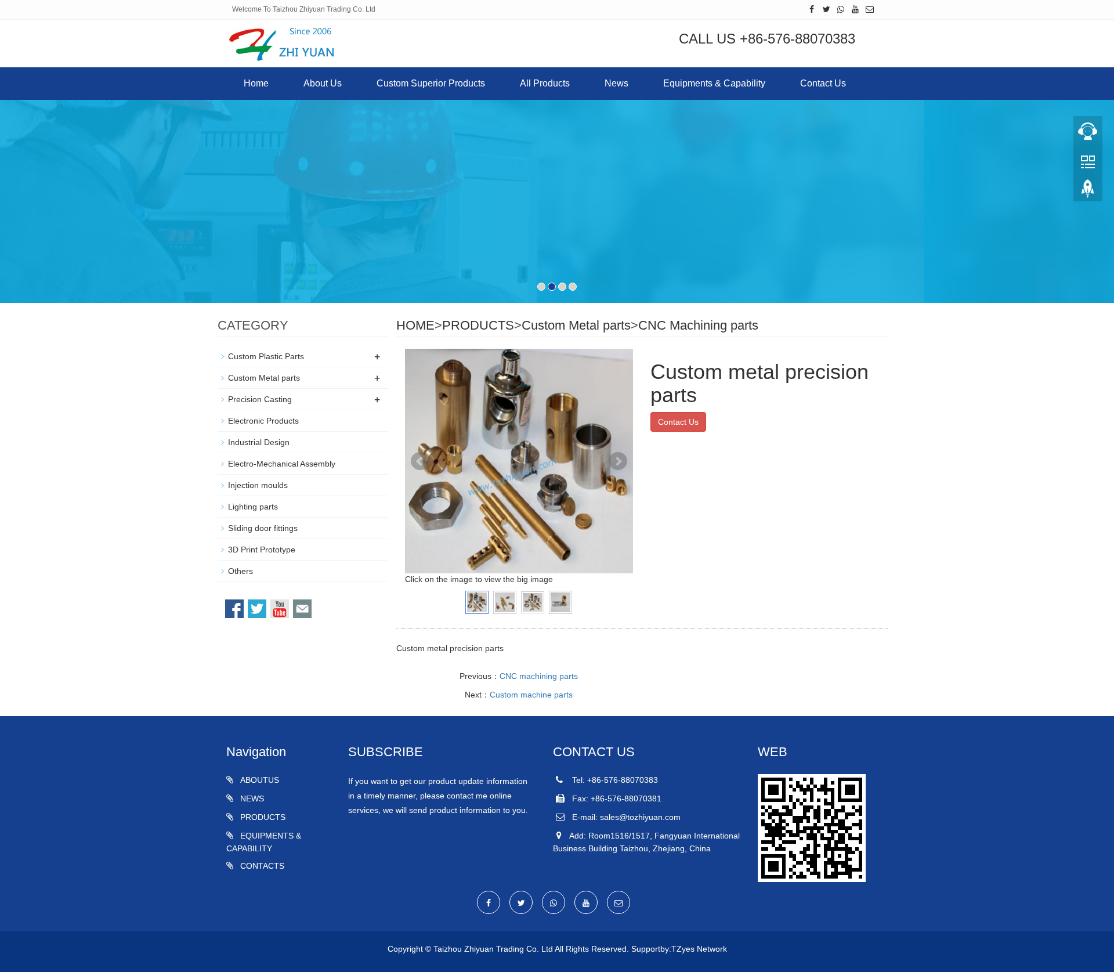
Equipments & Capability (714, 83)
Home (256, 83)
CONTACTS (261, 865)
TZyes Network (699, 948)
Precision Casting (260, 399)
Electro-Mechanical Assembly (281, 463)
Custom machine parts (531, 694)
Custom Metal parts (576, 325)
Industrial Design (259, 442)
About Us (322, 83)
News (616, 83)
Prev (420, 461)
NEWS (251, 798)
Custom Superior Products (431, 83)
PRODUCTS (478, 325)
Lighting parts (253, 506)
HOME (415, 325)
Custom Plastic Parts (266, 356)
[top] (1087, 192)
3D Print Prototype (261, 549)
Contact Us (823, 83)
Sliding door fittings (263, 528)
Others (240, 571)
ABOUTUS (258, 780)
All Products (545, 83)
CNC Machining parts (698, 325)
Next (618, 461)
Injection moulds (258, 485)
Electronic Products (263, 420)
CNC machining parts (539, 676)
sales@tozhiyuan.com (640, 817)
